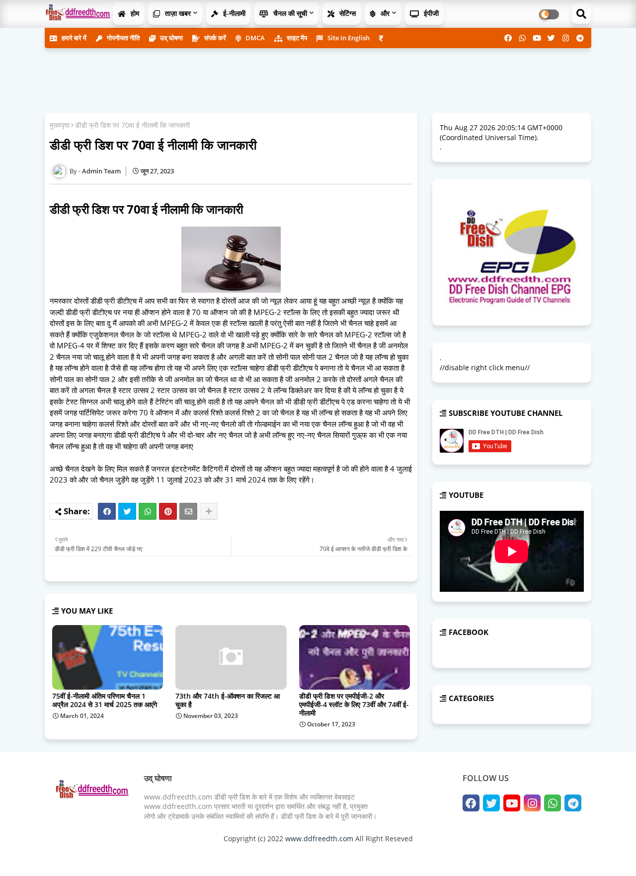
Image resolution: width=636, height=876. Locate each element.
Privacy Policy (557, 856)
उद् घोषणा (171, 37)
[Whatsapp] (148, 511)
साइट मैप (296, 37)
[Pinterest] (168, 511)
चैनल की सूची (289, 13)
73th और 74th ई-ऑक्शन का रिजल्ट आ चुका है (227, 700)
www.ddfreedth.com (319, 838)
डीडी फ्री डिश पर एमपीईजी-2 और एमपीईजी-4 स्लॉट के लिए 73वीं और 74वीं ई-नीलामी (354, 704)
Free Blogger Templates (253, 856)
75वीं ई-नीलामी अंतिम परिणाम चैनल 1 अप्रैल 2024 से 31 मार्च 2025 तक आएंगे (104, 700)
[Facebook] (107, 511)
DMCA (254, 37)
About (479, 856)
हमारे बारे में (73, 37)
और (384, 13)
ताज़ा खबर (177, 13)
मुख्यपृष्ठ (60, 125)
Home (455, 856)
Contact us (512, 856)
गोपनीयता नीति (122, 37)
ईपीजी (430, 13)
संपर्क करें (214, 37)
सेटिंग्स (346, 13)
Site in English (348, 37)
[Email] (188, 511)
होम (134, 13)
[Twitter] (127, 511)
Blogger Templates (125, 856)
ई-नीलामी (233, 13)
